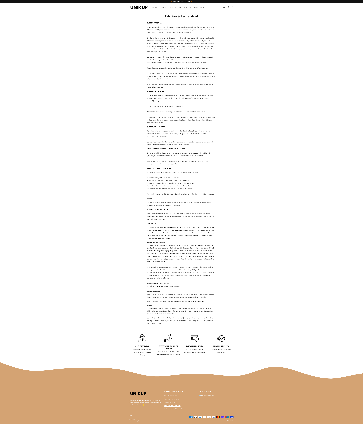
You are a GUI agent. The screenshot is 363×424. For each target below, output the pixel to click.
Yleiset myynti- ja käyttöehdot (173, 409)
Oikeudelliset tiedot (170, 396)
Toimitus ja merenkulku (171, 399)
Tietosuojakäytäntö (170, 402)
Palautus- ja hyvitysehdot (172, 406)
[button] (163, 7)
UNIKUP (231, 420)
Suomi (133, 419)
